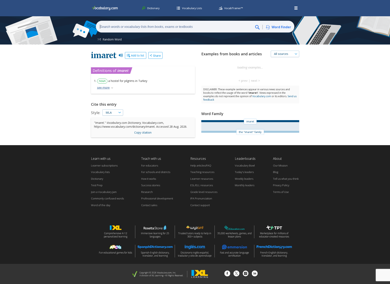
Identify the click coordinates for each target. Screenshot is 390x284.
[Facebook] (227, 273)
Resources (198, 158)
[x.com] (236, 273)
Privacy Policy (281, 185)
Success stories (150, 185)
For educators (149, 165)
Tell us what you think (286, 179)
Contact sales (149, 205)
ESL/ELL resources (201, 185)
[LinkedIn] (255, 273)
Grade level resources (203, 192)
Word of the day (100, 205)
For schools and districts (155, 172)
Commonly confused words (107, 198)
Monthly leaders (244, 185)
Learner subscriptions (104, 165)
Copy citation (143, 132)
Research (147, 192)
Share (157, 55)
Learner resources (201, 179)
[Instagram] (246, 273)
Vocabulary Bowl (245, 165)
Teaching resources (202, 172)
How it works (148, 179)
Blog (275, 172)
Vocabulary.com (261, 96)
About (277, 158)
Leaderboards (245, 158)
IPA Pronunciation (201, 198)
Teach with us (151, 158)
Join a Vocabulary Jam (104, 192)
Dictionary (97, 179)
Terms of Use (281, 192)
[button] (296, 8)
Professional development (157, 198)
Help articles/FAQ (200, 165)
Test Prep (97, 185)
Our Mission (280, 165)
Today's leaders (244, 172)
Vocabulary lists (100, 172)
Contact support (200, 205)
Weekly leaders (244, 179)
